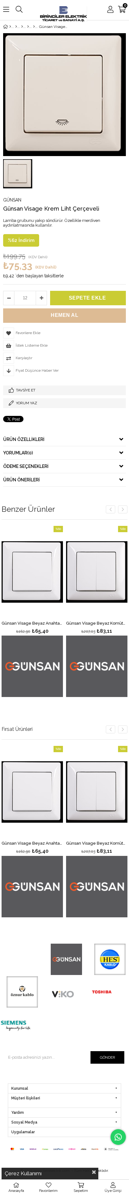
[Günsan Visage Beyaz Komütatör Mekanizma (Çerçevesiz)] (96, 572)
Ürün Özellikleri (23, 439)
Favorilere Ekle (32, 611)
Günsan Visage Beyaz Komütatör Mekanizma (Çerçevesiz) (96, 623)
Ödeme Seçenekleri (26, 466)
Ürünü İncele (45, 611)
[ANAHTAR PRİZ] (22, 26)
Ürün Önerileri (21, 479)
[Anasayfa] (10, 26)
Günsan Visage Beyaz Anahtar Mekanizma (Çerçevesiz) (32, 623)
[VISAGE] (34, 26)
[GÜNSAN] (28, 26)
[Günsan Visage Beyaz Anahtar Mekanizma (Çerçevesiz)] (32, 572)
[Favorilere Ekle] (32, 831)
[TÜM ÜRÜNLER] (16, 26)
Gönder (107, 1057)
